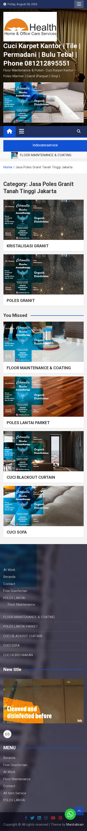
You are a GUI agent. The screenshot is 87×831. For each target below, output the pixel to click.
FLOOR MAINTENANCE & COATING (39, 367)
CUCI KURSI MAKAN (18, 655)
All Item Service (14, 793)
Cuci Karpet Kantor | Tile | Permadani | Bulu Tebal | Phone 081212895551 (42, 54)
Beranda (9, 577)
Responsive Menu (79, 4)
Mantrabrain (75, 824)
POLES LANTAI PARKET (28, 422)
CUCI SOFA (17, 532)
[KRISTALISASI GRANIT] (43, 220)
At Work (9, 570)
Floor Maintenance (21, 604)
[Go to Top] (79, 810)
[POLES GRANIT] (43, 274)
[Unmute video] (43, 701)
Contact (9, 584)
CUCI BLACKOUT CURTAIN (31, 477)
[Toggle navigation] (21, 131)
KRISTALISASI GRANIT (28, 246)
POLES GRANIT (21, 300)
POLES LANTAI (14, 598)
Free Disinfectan (15, 591)
